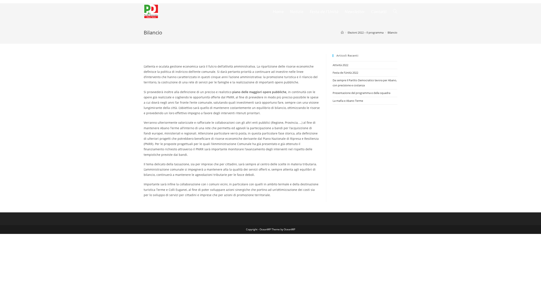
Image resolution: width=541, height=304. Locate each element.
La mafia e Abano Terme (348, 101)
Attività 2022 (340, 65)
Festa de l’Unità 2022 (345, 73)
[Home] (342, 32)
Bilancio (392, 32)
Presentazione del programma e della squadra (361, 93)
